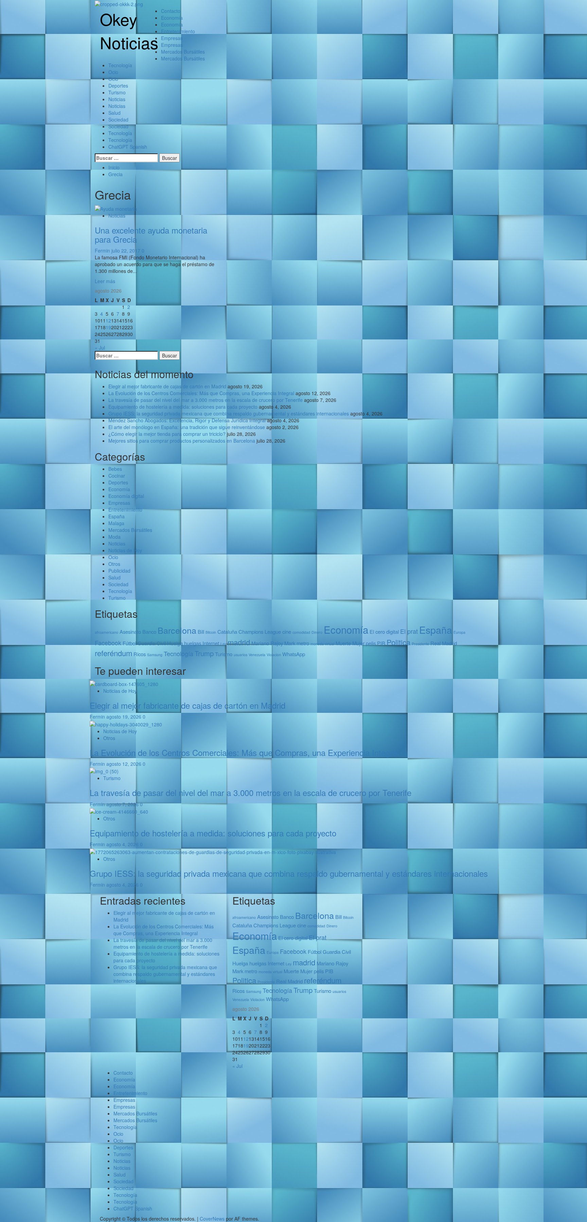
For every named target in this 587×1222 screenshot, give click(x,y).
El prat (409, 631)
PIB (381, 643)
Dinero (317, 632)
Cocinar (116, 475)
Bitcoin (211, 632)
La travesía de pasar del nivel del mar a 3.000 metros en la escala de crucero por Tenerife (205, 399)
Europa (459, 632)
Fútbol (129, 643)
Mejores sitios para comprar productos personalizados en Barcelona (181, 440)
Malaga (116, 523)
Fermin (103, 250)
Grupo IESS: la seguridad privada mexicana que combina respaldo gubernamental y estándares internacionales (228, 413)
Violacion (274, 654)
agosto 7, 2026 (123, 804)
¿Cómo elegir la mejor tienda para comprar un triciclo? (167, 433)
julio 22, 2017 (126, 250)
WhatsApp (293, 654)
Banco (149, 631)
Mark (289, 643)
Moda (114, 536)
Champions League (259, 631)
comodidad (301, 632)
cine (286, 631)
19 (108, 327)
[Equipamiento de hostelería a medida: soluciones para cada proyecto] (119, 811)
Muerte (343, 643)
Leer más (105, 281)
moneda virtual (322, 643)
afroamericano (106, 632)
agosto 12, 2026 (124, 763)
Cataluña (227, 631)
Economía (172, 17)
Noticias (116, 99)
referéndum (113, 653)
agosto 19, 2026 (124, 716)
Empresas (172, 38)
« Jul (100, 347)
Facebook (108, 642)
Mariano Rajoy (267, 643)
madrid (239, 642)
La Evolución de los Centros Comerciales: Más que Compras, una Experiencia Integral (201, 393)
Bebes (115, 468)
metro (303, 643)
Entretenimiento (178, 31)
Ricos (140, 654)
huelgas (192, 643)
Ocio (113, 72)
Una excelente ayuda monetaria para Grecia (151, 234)
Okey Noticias (129, 30)
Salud (114, 112)
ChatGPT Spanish (127, 146)
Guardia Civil (152, 643)
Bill (201, 631)
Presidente (420, 643)
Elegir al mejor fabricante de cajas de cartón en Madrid (167, 386)
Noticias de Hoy (125, 550)
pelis (371, 643)
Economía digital (126, 496)
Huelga (175, 643)
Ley (223, 643)
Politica (398, 642)
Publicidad (119, 570)
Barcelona (177, 630)
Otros (114, 563)
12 (108, 320)
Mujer (358, 643)
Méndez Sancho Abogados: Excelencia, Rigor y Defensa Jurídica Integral (187, 420)
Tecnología (120, 65)
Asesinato (130, 631)
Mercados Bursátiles (183, 51)
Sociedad (118, 119)
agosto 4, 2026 (123, 844)
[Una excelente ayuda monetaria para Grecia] (116, 208)
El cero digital (384, 631)
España (116, 516)
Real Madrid (443, 643)
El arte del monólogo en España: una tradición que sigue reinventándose (186, 427)
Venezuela (257, 654)
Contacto (170, 10)
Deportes (118, 85)
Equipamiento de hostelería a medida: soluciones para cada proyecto (182, 406)
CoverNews (212, 1218)
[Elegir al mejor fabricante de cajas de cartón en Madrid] (124, 683)
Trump (204, 653)
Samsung (154, 654)
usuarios (240, 654)
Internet (210, 643)
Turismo (117, 92)
